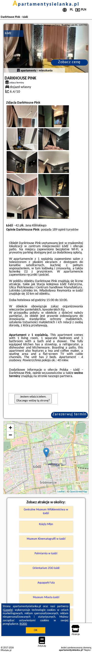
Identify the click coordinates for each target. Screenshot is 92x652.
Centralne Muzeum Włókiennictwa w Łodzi (46, 511)
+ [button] (10, 428)
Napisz (87, 650)
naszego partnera (60, 376)
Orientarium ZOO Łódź (46, 568)
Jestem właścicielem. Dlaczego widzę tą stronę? (33, 398)
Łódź (8, 33)
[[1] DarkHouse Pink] (46, 48)
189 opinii (59, 230)
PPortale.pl (6, 650)
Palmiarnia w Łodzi (46, 553)
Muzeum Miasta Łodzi (46, 597)
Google (8, 610)
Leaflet (61, 491)
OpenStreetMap (78, 491)
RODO (23, 624)
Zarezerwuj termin (69, 414)
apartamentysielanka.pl (46, 4)
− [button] (10, 435)
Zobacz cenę (69, 62)
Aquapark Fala (46, 582)
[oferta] (18, 70)
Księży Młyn (46, 524)
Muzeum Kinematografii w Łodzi (46, 538)
